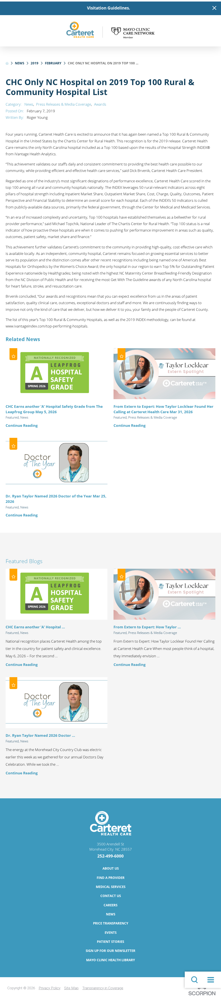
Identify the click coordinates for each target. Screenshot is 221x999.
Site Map (71, 988)
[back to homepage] (7, 63)
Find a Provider (111, 877)
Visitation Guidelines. (108, 8)
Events (111, 932)
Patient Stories (110, 941)
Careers (110, 905)
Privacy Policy (49, 988)
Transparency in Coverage (102, 988)
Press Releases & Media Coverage (63, 104)
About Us (111, 868)
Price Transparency (110, 923)
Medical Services (110, 887)
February (53, 63)
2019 (34, 63)
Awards (100, 104)
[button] (210, 979)
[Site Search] (194, 979)
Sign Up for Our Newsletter (110, 950)
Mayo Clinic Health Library (110, 960)
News (19, 63)
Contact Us (110, 896)
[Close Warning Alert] (214, 8)
